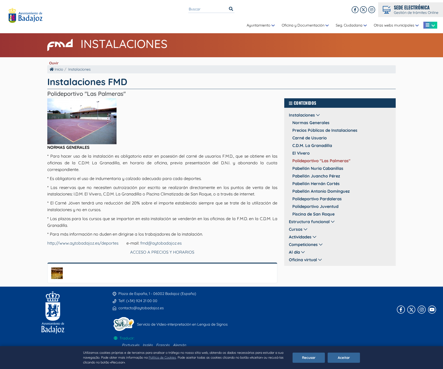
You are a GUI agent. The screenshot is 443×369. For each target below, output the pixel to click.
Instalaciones (124, 43)
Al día (295, 252)
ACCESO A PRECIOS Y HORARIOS (162, 252)
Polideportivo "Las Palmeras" (321, 160)
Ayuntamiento (259, 25)
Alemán (179, 345)
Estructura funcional (310, 221)
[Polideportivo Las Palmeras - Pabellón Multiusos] (57, 272)
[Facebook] (355, 9)
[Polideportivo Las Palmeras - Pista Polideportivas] (82, 120)
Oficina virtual (303, 259)
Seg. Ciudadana (349, 25)
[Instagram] (371, 9)
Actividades (301, 237)
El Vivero (301, 153)
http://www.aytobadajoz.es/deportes (82, 243)
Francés (163, 345)
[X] (363, 9)
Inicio (58, 69)
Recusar (309, 357)
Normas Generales (310, 122)
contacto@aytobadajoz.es (141, 308)
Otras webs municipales (394, 25)
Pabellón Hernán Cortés (316, 183)
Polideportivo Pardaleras (317, 198)
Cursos (296, 229)
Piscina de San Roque (313, 214)
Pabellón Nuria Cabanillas (317, 168)
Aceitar (344, 357)
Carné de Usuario (309, 138)
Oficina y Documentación (303, 25)
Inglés (148, 345)
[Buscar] (230, 9)
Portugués (130, 345)
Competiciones (304, 244)
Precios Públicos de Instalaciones (324, 130)
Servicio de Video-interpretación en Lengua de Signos (182, 324)
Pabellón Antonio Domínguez (321, 191)
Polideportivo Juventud (315, 206)
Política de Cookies (162, 357)
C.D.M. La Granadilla (312, 145)
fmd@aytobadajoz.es (161, 243)
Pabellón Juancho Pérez (316, 176)
